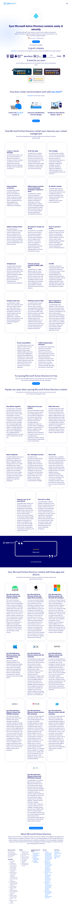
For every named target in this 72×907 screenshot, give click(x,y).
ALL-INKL (35, 860)
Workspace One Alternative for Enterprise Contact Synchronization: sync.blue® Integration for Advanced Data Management (48, 866)
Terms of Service (57, 855)
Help (55, 858)
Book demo (36, 121)
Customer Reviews (57, 853)
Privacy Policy (56, 857)
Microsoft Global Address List (36, 853)
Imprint (55, 854)
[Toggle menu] (67, 3)
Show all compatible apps (36, 828)
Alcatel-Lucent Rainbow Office (36, 858)
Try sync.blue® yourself (36, 562)
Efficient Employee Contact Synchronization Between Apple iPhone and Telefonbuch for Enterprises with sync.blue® (48, 876)
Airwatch (34, 856)
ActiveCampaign (36, 855)
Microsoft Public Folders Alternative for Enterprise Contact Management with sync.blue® (48, 894)
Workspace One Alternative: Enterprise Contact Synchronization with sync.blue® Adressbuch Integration (48, 886)
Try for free (36, 42)
